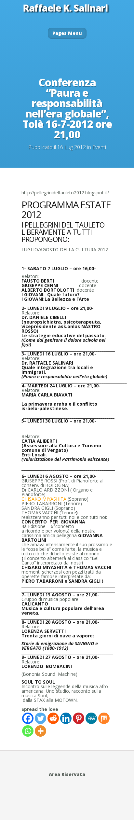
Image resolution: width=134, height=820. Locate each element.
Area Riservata (67, 774)
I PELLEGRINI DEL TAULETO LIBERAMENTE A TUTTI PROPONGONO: (62, 232)
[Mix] (104, 718)
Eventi (99, 147)
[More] (40, 731)
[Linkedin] (66, 718)
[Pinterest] (78, 718)
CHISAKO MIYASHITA (43, 499)
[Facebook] (28, 718)
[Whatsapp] (28, 731)
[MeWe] (91, 718)
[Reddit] (53, 718)
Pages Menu (67, 33)
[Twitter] (40, 718)
